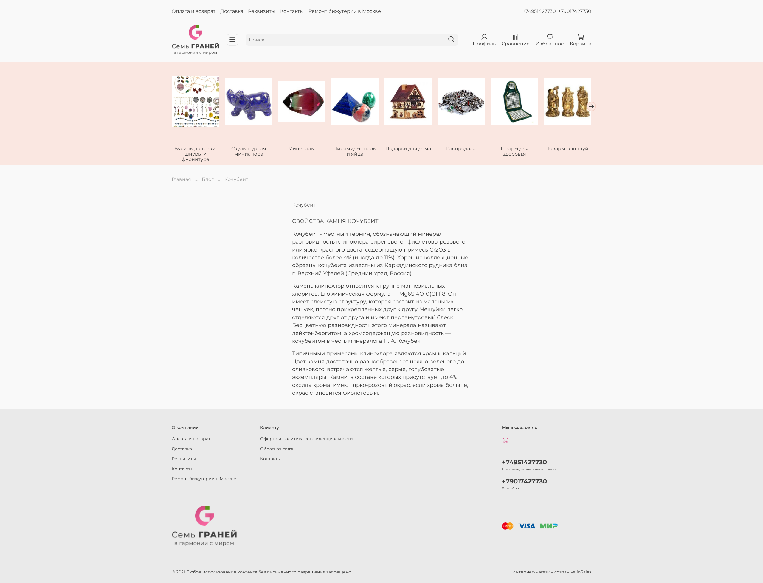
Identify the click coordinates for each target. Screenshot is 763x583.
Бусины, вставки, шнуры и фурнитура (195, 154)
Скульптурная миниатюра (248, 151)
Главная (181, 179)
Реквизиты (261, 11)
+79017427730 (574, 11)
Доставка (231, 11)
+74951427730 (539, 11)
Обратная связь (277, 449)
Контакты (292, 11)
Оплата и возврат (193, 11)
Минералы (301, 148)
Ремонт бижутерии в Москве (344, 11)
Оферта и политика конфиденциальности (306, 438)
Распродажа (461, 148)
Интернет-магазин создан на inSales (551, 572)
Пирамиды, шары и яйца (355, 151)
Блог (208, 179)
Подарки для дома (408, 148)
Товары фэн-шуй (567, 148)
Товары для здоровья (514, 151)
